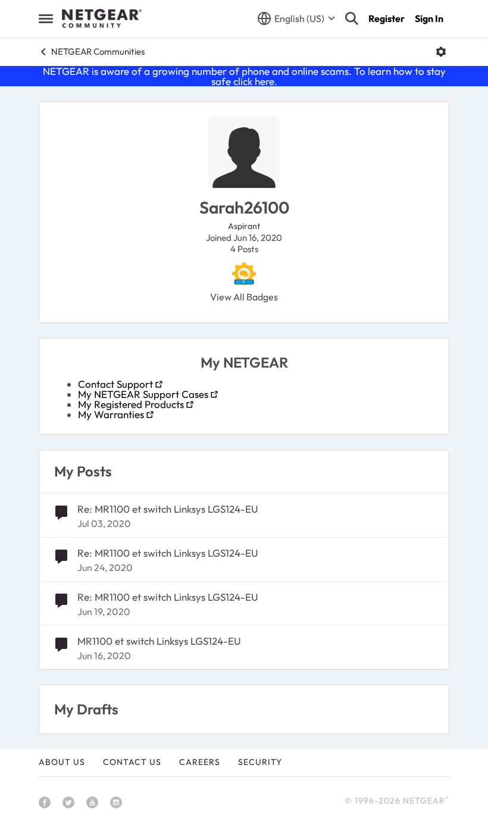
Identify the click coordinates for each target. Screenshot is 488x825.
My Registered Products (131, 404)
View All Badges (244, 297)
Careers (199, 762)
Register (386, 18)
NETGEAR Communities (98, 51)
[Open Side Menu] (46, 18)
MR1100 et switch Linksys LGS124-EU (159, 641)
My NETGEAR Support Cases (143, 394)
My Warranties (111, 414)
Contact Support (115, 384)
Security (260, 762)
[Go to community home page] (102, 18)
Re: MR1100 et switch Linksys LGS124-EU (167, 509)
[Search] (352, 18)
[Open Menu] (441, 51)
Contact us (132, 762)
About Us (62, 762)
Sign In (429, 18)
